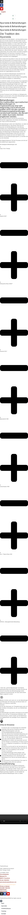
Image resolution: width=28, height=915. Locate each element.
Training (3, 911)
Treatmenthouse (6, 908)
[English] (1, 896)
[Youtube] (1, 8)
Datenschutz (3, 891)
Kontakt (3, 913)
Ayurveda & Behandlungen (7, 884)
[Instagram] (1, 1)
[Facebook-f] (1, 5)
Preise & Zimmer (5, 886)
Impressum (3, 889)
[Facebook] (5, 893)
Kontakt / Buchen (5, 888)
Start (2, 903)
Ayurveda (4, 906)
